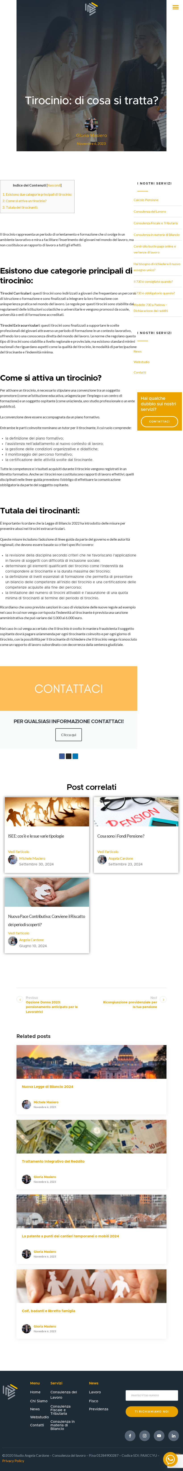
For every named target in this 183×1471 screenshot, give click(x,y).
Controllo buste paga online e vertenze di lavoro (155, 249)
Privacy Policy (13, 1461)
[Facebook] (62, 756)
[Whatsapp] (170, 1459)
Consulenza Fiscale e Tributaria (156, 223)
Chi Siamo (39, 1401)
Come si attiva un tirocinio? (24, 201)
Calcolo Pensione (146, 200)
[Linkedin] (75, 756)
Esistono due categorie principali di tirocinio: (37, 194)
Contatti (140, 372)
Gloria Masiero (45, 1177)
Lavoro (95, 1392)
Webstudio (142, 362)
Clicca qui (68, 734)
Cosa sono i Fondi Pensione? (120, 835)
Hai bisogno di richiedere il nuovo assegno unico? (157, 267)
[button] (176, 7)
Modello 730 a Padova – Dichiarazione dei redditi (151, 308)
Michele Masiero (32, 858)
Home (35, 1392)
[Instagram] (68, 756)
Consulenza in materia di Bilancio (157, 235)
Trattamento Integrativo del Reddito (53, 1161)
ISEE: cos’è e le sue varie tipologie (36, 835)
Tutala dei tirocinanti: (20, 207)
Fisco (93, 1401)
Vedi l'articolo (18, 851)
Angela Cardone (120, 858)
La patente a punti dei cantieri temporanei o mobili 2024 (70, 1236)
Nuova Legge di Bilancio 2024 (47, 1087)
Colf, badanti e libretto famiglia (48, 1311)
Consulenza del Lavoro (150, 211)
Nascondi (54, 185)
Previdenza (98, 1409)
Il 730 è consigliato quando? (153, 281)
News (138, 351)
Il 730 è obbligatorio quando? (154, 293)
